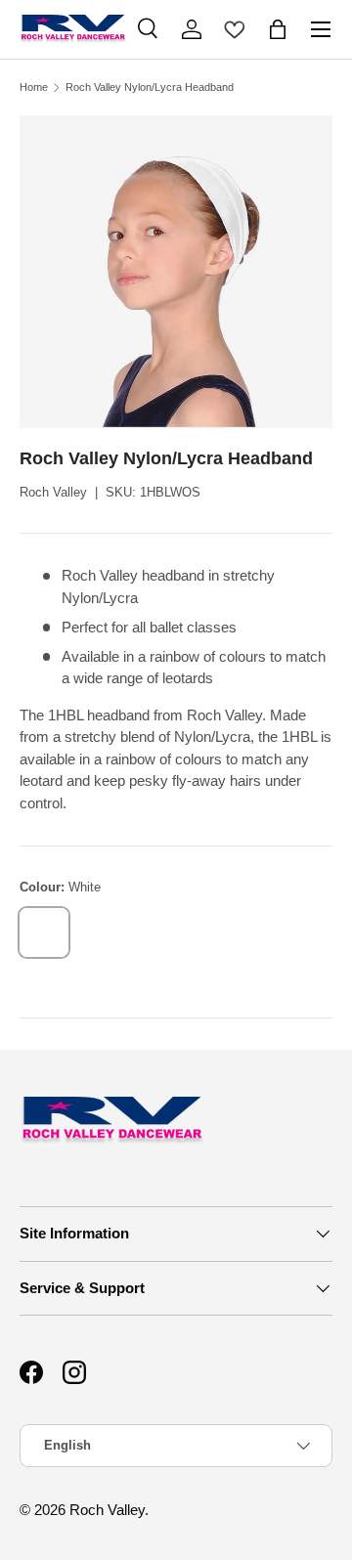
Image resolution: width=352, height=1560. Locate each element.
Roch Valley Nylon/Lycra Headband (150, 87)
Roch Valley (53, 492)
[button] (277, 29)
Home (34, 87)
